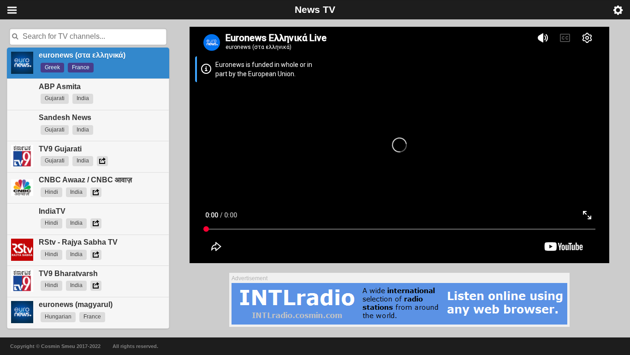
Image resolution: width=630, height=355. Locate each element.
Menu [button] (12, 10)
